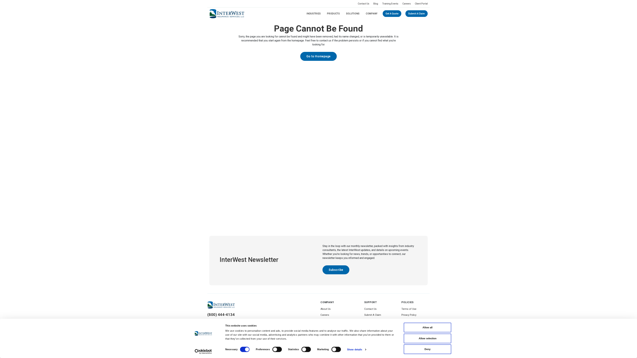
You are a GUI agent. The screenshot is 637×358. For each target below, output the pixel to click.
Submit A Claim (416, 13)
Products (333, 13)
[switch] (277, 349)
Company (372, 13)
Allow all (427, 327)
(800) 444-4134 (221, 315)
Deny (427, 349)
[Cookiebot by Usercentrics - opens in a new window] (203, 351)
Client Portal (421, 3)
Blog (375, 3)
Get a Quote (392, 13)
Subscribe (336, 269)
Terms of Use (408, 308)
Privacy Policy (408, 314)
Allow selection (427, 338)
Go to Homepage (318, 56)
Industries (314, 13)
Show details (354, 349)
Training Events (390, 3)
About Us (325, 308)
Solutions (353, 13)
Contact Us (363, 3)
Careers (406, 3)
